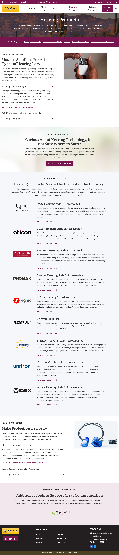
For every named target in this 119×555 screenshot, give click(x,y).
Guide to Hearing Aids (59, 163)
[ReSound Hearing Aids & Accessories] (22, 254)
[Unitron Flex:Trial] (22, 322)
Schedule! (10, 539)
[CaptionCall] (60, 513)
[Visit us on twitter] (116, 2)
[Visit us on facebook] (113, 2)
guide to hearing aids (52, 42)
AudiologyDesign (57, 552)
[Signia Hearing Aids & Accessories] (22, 300)
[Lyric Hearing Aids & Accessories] (22, 207)
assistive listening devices (102, 42)
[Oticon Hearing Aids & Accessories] (22, 232)
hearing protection (80, 42)
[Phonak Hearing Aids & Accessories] (22, 278)
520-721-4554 (54, 2)
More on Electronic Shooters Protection (22, 463)
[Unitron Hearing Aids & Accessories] (22, 366)
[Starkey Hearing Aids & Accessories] (22, 344)
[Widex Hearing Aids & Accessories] (22, 390)
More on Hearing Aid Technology (18, 107)
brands (67, 42)
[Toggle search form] (116, 8)
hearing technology (32, 42)
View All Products (46, 222)
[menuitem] (98, 2)
